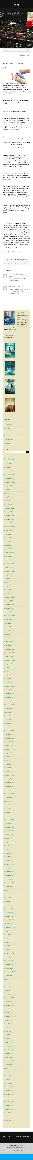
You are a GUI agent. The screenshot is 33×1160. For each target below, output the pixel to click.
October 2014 (9, 923)
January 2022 (9, 600)
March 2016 (8, 860)
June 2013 (8, 983)
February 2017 (9, 819)
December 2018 (9, 738)
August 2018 (8, 753)
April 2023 (8, 545)
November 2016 (9, 831)
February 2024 (9, 508)
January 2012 (9, 1046)
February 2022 (9, 597)
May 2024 (8, 497)
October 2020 (9, 656)
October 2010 (9, 1101)
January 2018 (9, 779)
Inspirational (8, 424)
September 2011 (10, 1061)
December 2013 (9, 960)
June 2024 (8, 493)
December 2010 (9, 1094)
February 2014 (9, 953)
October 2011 (9, 1057)
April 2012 (8, 1035)
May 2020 (8, 675)
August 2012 (8, 1020)
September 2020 (10, 660)
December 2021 (9, 604)
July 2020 (8, 667)
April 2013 (8, 990)
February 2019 (9, 730)
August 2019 (8, 708)
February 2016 (9, 864)
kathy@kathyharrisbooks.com (17, 2)
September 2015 (10, 882)
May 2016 (8, 853)
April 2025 (8, 467)
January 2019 (9, 734)
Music (7, 435)
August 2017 (8, 797)
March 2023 (8, 549)
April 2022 (8, 589)
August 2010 (8, 1109)
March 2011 (8, 1083)
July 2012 (8, 1023)
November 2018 (9, 741)
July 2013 (8, 979)
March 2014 (8, 949)
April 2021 (8, 634)
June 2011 (8, 1072)
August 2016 (8, 842)
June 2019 (8, 716)
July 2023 (8, 534)
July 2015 (8, 890)
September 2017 (10, 793)
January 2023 (9, 556)
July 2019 (8, 712)
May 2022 (8, 586)
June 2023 (8, 537)
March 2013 (8, 994)
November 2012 (9, 1009)
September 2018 (10, 749)
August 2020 (8, 664)
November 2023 (9, 519)
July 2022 (8, 578)
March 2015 (8, 905)
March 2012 (8, 1038)
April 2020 (8, 678)
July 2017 (8, 801)
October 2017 (9, 790)
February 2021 (9, 641)
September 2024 (10, 482)
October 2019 (9, 701)
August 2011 (8, 1064)
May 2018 (8, 764)
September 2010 (10, 1105)
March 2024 (8, 504)
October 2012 (9, 1012)
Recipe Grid (8, 439)
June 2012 (8, 1027)
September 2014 (10, 927)
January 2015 (9, 912)
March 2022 (8, 593)
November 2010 (9, 1098)
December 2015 (9, 871)
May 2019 (8, 719)
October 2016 (9, 834)
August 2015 (8, 886)
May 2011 (8, 1075)
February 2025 (9, 471)
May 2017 (8, 808)
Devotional (13, 252)
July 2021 (8, 623)
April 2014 (8, 946)
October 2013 (9, 968)
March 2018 (8, 771)
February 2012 (9, 1042)
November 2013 (9, 964)
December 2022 (9, 560)
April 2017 (8, 812)
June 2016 (8, 849)
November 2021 (9, 608)
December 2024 (9, 474)
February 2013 (9, 998)
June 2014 (8, 938)
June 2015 (8, 894)
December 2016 (9, 827)
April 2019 (8, 723)
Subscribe (7, 335)
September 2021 (10, 615)
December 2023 (9, 515)
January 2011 (9, 1090)
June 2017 (8, 805)
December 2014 (9, 916)
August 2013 (8, 975)
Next (28, 55)
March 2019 (8, 727)
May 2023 (8, 541)
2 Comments (20, 252)
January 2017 (9, 823)
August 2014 (8, 931)
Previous (22, 55)
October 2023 (9, 523)
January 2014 (9, 957)
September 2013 (10, 972)
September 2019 (10, 704)
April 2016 (8, 857)
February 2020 (9, 686)
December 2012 (9, 1005)
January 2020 (9, 690)
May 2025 (8, 463)
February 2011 (9, 1087)
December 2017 (9, 782)
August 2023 (8, 530)
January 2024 (9, 511)
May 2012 (8, 1031)
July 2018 (8, 756)
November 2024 (9, 478)
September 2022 (10, 571)
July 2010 (8, 1113)
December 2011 (9, 1049)
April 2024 (8, 500)
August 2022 (8, 575)
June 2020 (8, 671)
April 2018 (8, 767)
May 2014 (8, 942)
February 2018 (9, 775)
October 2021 (9, 612)
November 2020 (9, 652)
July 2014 (8, 934)
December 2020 (9, 649)
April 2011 (8, 1079)
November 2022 (9, 563)
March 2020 (8, 682)
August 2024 (8, 486)
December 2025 (9, 460)
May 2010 (8, 1120)
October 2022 (9, 567)
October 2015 (9, 879)
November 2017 (9, 786)
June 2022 (8, 582)
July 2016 (8, 845)
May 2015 (8, 897)
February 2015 (9, 908)
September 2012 (10, 1016)
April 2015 (8, 901)
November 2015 (9, 875)
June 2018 (8, 760)
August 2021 (8, 619)
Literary (7, 428)
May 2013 (8, 986)
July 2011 (8, 1068)
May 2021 (8, 630)
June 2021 (8, 626)
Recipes (7, 443)
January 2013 (9, 1001)
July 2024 (8, 489)
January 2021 (9, 645)
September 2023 (10, 526)
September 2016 (10, 838)
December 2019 (9, 693)
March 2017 (8, 816)
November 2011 (9, 1053)
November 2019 (9, 697)
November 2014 (9, 920)
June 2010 (8, 1116)
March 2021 (8, 638)
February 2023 (9, 552)
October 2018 (9, 745)
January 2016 (9, 868)
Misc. (6, 432)
